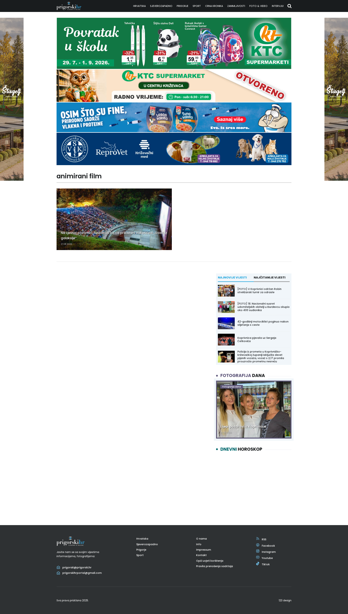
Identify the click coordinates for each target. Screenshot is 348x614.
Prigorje (182, 6)
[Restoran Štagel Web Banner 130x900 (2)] (12, 180)
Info (198, 544)
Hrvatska (139, 6)
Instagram (269, 552)
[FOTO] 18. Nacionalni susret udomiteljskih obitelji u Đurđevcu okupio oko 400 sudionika (263, 307)
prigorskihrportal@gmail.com (82, 573)
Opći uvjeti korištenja (209, 561)
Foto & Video (258, 6)
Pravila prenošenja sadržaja (214, 566)
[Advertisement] (253, 485)
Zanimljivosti (236, 6)
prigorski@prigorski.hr (77, 567)
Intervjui (277, 6)
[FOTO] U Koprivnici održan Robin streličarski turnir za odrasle (259, 290)
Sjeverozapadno (161, 6)
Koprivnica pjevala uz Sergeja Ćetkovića (256, 339)
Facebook (268, 546)
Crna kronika (214, 6)
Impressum (203, 550)
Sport (197, 6)
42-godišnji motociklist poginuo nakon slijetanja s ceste (263, 323)
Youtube (267, 558)
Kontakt (201, 555)
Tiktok (266, 564)
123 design (285, 600)
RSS (264, 539)
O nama (201, 538)
